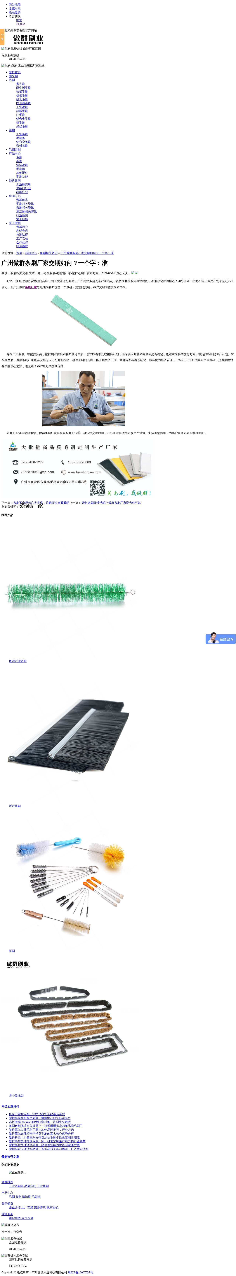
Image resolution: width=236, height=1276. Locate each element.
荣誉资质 (40, 1207)
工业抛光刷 (23, 184)
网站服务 (7, 1214)
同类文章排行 (10, 1106)
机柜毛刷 (22, 95)
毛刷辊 (20, 169)
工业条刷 (22, 134)
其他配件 (22, 172)
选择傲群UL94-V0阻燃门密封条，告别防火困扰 (40, 1122)
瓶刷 (12, 950)
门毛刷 (20, 114)
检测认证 (22, 234)
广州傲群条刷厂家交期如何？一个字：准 (87, 253)
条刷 (12, 130)
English (20, 23)
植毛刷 (20, 122)
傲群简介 (22, 227)
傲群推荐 (7, 1182)
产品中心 (15, 153)
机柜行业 (22, 192)
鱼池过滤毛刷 (18, 661)
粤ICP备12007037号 (80, 1272)
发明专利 (22, 230)
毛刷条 (20, 138)
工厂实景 (27, 1207)
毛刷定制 (15, 149)
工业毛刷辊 (16, 1186)
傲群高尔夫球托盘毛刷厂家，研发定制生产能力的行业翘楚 (47, 1141)
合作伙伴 (22, 242)
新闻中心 (15, 196)
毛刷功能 (22, 176)
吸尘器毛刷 (23, 87)
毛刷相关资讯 (25, 203)
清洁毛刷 (22, 165)
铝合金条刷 (23, 141)
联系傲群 (15, 12)
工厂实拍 (22, 238)
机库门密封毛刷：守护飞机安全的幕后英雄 (37, 1114)
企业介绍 (15, 1207)
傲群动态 (22, 199)
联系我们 (52, 1207)
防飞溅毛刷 (23, 103)
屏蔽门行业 (23, 188)
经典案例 (15, 180)
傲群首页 (15, 72)
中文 (19, 20)
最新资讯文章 (10, 1156)
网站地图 (15, 4)
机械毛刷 (22, 111)
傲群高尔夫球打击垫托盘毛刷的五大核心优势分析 (41, 1133)
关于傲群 (15, 223)
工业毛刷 (22, 107)
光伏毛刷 (22, 126)
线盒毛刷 (22, 99)
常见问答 (22, 219)
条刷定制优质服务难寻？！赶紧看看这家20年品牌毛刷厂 (46, 1125)
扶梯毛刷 (22, 91)
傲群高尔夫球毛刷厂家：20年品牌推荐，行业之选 (41, 1129)
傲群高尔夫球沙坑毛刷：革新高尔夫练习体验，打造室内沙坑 (48, 1149)
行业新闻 (22, 215)
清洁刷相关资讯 (26, 211)
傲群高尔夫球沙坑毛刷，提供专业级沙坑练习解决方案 (44, 1145)
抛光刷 (13, 76)
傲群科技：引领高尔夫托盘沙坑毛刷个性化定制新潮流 (44, 1137)
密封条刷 (22, 145)
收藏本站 (15, 8)
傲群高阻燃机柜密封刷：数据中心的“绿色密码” (39, 1118)
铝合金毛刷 (23, 118)
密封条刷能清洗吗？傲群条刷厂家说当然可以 (111, 502)
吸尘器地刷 (16, 1095)
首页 (19, 253)
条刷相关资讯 (25, 207)
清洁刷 (26, 1196)
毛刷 (12, 80)
